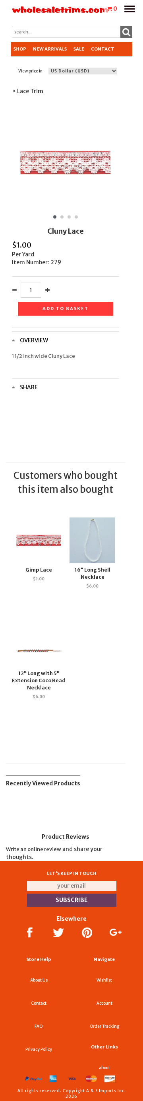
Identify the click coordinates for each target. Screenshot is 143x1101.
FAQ (39, 1026)
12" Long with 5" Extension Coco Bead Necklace (39, 680)
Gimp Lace (38, 570)
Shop (20, 49)
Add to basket (66, 308)
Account (104, 1003)
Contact (102, 49)
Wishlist (104, 980)
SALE (78, 49)
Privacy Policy (38, 1049)
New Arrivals (50, 49)
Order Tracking (104, 1026)
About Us (39, 980)
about (104, 1067)
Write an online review (33, 849)
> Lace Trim (27, 91)
